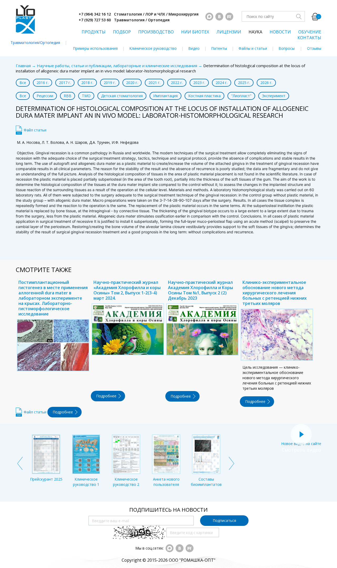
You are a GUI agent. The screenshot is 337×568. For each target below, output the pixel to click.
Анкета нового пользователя (166, 482)
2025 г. (244, 82)
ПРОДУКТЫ (94, 32)
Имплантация (165, 95)
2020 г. (132, 82)
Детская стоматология (122, 95)
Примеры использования (95, 48)
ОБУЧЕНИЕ (309, 32)
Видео (194, 48)
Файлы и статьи (253, 48)
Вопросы (287, 48)
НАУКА (255, 32)
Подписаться (224, 520)
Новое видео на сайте (301, 443)
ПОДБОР (122, 32)
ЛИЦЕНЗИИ (228, 32)
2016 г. (42, 82)
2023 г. (199, 82)
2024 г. (221, 82)
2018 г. (87, 82)
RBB (67, 95)
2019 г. (110, 82)
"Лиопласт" (241, 95)
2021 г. (154, 82)
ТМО (86, 95)
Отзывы (314, 48)
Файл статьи (35, 129)
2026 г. (266, 82)
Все (22, 82)
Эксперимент (273, 95)
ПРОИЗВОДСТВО (156, 32)
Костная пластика (204, 95)
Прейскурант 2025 (46, 479)
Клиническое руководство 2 (126, 482)
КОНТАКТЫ (309, 38)
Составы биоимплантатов (206, 482)
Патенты (219, 48)
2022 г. (177, 82)
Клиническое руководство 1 (86, 482)
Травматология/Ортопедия (35, 42)
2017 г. (65, 82)
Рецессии (45, 95)
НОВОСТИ (280, 32)
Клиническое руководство (153, 48)
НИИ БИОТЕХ (195, 32)
